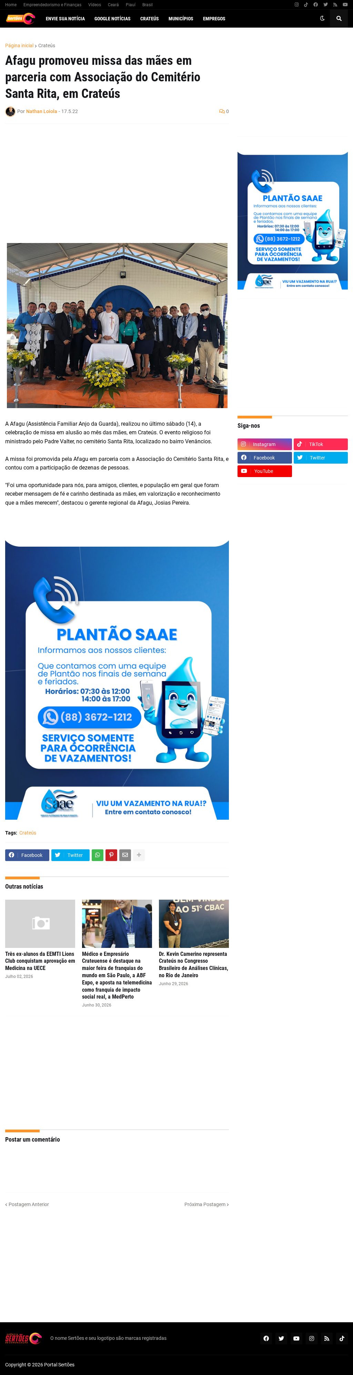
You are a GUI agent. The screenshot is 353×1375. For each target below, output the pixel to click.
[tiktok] (306, 5)
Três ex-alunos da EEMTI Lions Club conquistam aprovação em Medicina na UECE (40, 961)
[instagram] (297, 5)
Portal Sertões (59, 1364)
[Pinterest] (111, 855)
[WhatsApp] (97, 855)
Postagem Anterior (29, 1204)
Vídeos (94, 4)
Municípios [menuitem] (181, 18)
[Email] (125, 855)
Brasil (147, 4)
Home (11, 4)
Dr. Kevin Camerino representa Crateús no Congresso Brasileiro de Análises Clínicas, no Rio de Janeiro (193, 965)
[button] (322, 19)
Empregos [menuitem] (214, 18)
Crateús (46, 45)
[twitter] (325, 5)
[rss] (335, 5)
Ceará (113, 4)
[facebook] (315, 5)
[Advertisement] (110, 179)
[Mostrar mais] (139, 855)
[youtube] (345, 5)
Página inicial (19, 45)
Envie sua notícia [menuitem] (65, 18)
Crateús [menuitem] (149, 18)
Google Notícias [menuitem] (112, 18)
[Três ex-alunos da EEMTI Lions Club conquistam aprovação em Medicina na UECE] (40, 924)
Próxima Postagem (204, 1204)
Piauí (130, 4)
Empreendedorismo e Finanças (52, 4)
